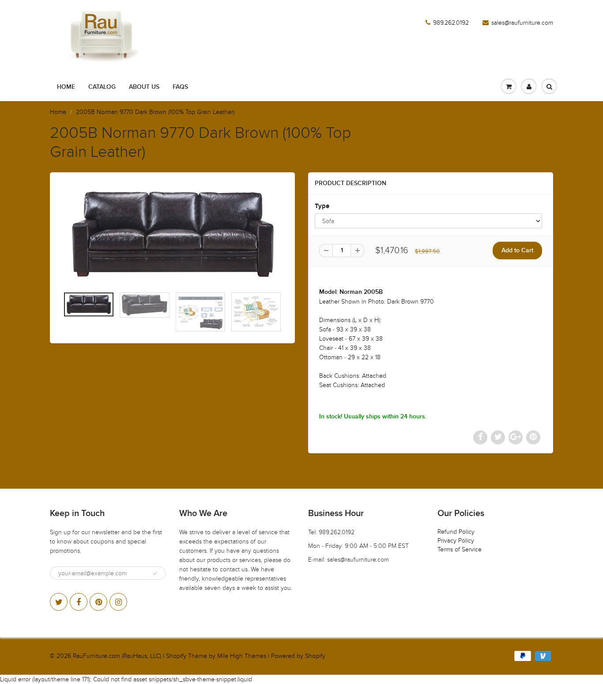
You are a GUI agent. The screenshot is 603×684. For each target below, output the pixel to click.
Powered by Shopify (298, 656)
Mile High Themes (241, 656)
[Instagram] (118, 602)
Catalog (102, 87)
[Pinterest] (98, 602)
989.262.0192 (451, 23)
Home (66, 87)
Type (322, 206)
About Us (144, 87)
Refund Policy (456, 532)
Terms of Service (459, 549)
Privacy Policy (455, 540)
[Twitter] (59, 602)
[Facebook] (78, 602)
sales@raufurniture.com (522, 23)
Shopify (176, 656)
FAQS (180, 87)
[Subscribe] (155, 573)
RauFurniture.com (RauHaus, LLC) (117, 656)
